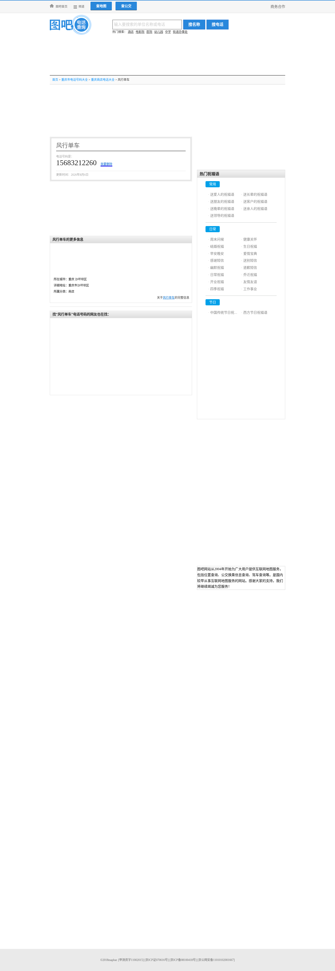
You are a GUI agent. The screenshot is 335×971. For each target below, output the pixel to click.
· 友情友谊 (249, 282)
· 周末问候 (216, 239)
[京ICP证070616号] (156, 960)
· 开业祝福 (216, 282)
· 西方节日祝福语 (254, 312)
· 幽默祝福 (216, 268)
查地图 (101, 6)
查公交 (126, 6)
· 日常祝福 (216, 275)
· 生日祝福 (249, 246)
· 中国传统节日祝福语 (224, 312)
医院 (149, 32)
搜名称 (194, 24)
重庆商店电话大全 (103, 79)
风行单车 (169, 297)
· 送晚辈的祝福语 (221, 209)
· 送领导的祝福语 (221, 215)
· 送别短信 (249, 260)
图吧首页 (61, 6)
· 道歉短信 (249, 268)
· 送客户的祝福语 (254, 201)
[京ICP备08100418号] (183, 960)
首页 (55, 79)
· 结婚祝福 (216, 246)
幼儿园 (158, 32)
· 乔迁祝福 (249, 275)
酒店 (131, 32)
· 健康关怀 (249, 239)
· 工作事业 (249, 289)
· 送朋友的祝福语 (221, 201)
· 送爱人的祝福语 (221, 194)
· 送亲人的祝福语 (254, 209)
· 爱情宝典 (249, 254)
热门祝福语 (209, 174)
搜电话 (217, 24)
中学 (168, 32)
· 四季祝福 (216, 289)
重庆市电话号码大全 (74, 79)
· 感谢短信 (216, 260)
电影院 (140, 32)
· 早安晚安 (216, 254)
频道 (81, 6)
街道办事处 (180, 32)
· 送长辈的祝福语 (254, 194)
